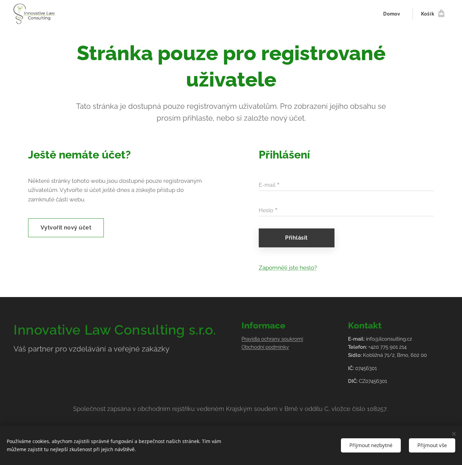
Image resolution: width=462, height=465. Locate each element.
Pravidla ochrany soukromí (272, 339)
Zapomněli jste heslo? (288, 267)
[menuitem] (394, 13)
